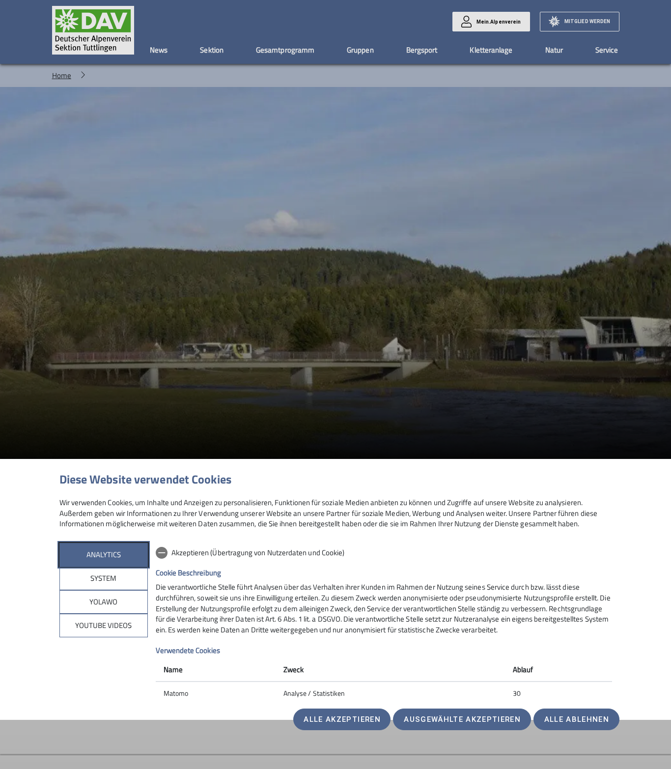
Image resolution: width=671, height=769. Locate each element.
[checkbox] (384, 553)
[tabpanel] (384, 624)
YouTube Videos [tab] (103, 625)
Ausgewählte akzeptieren (462, 719)
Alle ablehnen (576, 719)
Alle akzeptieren (342, 719)
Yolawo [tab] (103, 601)
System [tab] (103, 578)
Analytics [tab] (103, 554)
